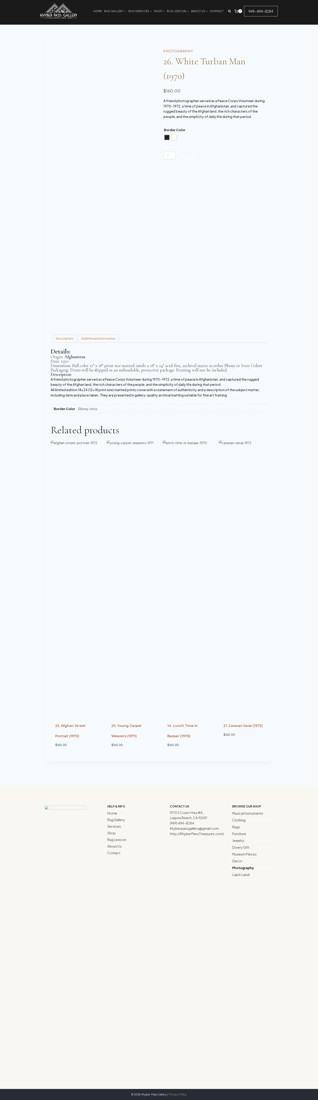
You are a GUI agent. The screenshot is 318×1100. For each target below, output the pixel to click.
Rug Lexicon (116, 839)
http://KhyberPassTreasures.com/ (197, 834)
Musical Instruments (247, 813)
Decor (237, 861)
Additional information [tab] (98, 338)
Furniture (239, 834)
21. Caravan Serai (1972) (243, 726)
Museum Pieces (244, 854)
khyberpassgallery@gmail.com (194, 828)
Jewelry (238, 840)
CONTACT (217, 11)
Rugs (236, 827)
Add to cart (187, 155)
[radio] (167, 137)
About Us (114, 846)
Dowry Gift (240, 847)
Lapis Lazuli (241, 874)
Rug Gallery (116, 820)
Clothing (238, 820)
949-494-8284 (260, 11)
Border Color (174, 130)
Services (114, 826)
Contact (113, 853)
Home (112, 813)
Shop (111, 833)
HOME (97, 11)
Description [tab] (64, 338)
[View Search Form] (229, 11)
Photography (178, 51)
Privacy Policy (178, 1094)
